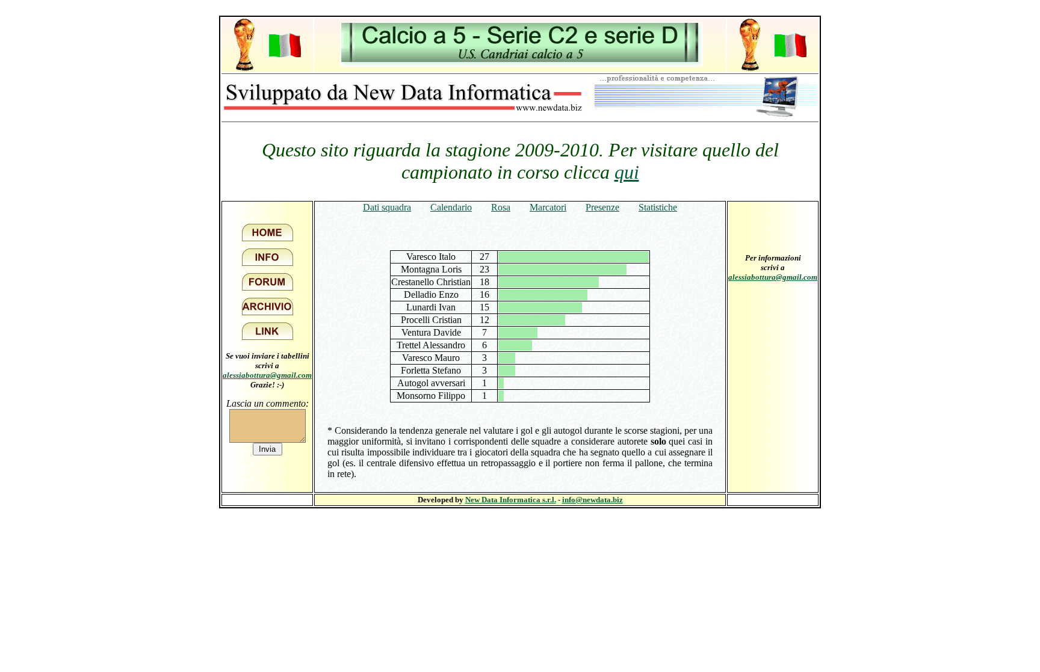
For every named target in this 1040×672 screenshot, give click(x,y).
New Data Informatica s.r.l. (510, 499)
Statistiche (658, 207)
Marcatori (548, 207)
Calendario (451, 207)
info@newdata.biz (592, 499)
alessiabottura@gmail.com (267, 375)
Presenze (602, 207)
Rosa (500, 207)
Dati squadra (387, 207)
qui (626, 172)
